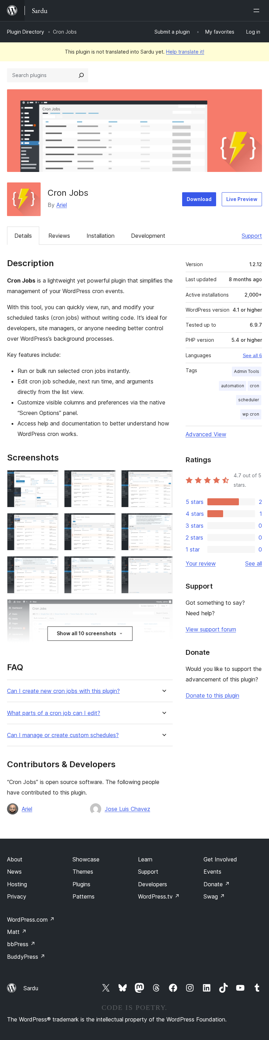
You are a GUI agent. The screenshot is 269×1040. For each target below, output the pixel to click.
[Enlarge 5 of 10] (106, 522)
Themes (83, 871)
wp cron (250, 414)
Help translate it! (185, 52)
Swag (214, 896)
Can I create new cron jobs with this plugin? (63, 691)
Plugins (81, 884)
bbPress (21, 944)
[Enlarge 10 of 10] (163, 608)
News (14, 871)
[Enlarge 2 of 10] (106, 479)
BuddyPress (26, 956)
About (14, 859)
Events (212, 871)
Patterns (84, 896)
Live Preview (241, 199)
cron (254, 385)
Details (23, 235)
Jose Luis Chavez (127, 808)
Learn (145, 859)
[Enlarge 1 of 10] (49, 479)
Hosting (17, 884)
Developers (152, 884)
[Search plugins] (81, 75)
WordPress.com (31, 919)
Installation (101, 235)
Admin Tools (246, 371)
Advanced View (206, 434)
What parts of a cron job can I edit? (53, 713)
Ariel (61, 204)
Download (199, 199)
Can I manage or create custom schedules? (63, 735)
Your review (201, 563)
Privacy (16, 896)
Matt (17, 931)
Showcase (86, 859)
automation (232, 385)
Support (252, 235)
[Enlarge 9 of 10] (163, 565)
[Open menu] (258, 10)
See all (253, 563)
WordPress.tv (159, 896)
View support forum (211, 629)
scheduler (248, 399)
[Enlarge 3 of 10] (163, 479)
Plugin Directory (25, 32)
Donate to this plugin (212, 695)
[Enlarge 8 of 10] (106, 565)
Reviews (59, 235)
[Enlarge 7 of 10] (49, 565)
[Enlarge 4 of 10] (49, 522)
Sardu (30, 988)
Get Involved (220, 859)
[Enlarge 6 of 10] (163, 522)
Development (148, 235)
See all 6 (252, 355)
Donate (217, 884)
